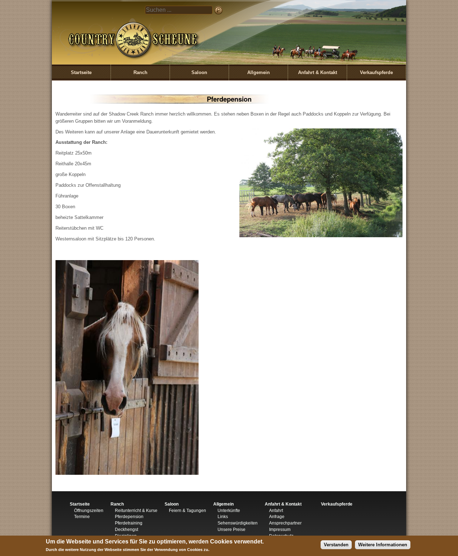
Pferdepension (129, 516)
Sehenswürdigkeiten (238, 523)
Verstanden (336, 544)
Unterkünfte (229, 510)
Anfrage (276, 516)
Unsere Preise (231, 529)
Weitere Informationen (382, 544)
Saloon (199, 72)
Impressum (280, 529)
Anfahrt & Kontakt (317, 72)
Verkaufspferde (376, 72)
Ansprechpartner (285, 523)
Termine (82, 516)
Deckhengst (126, 529)
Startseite (81, 72)
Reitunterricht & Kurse (136, 510)
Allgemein (258, 72)
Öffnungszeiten (88, 510)
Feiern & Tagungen (187, 510)
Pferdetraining (128, 523)
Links (223, 516)
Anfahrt (276, 510)
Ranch (140, 72)
